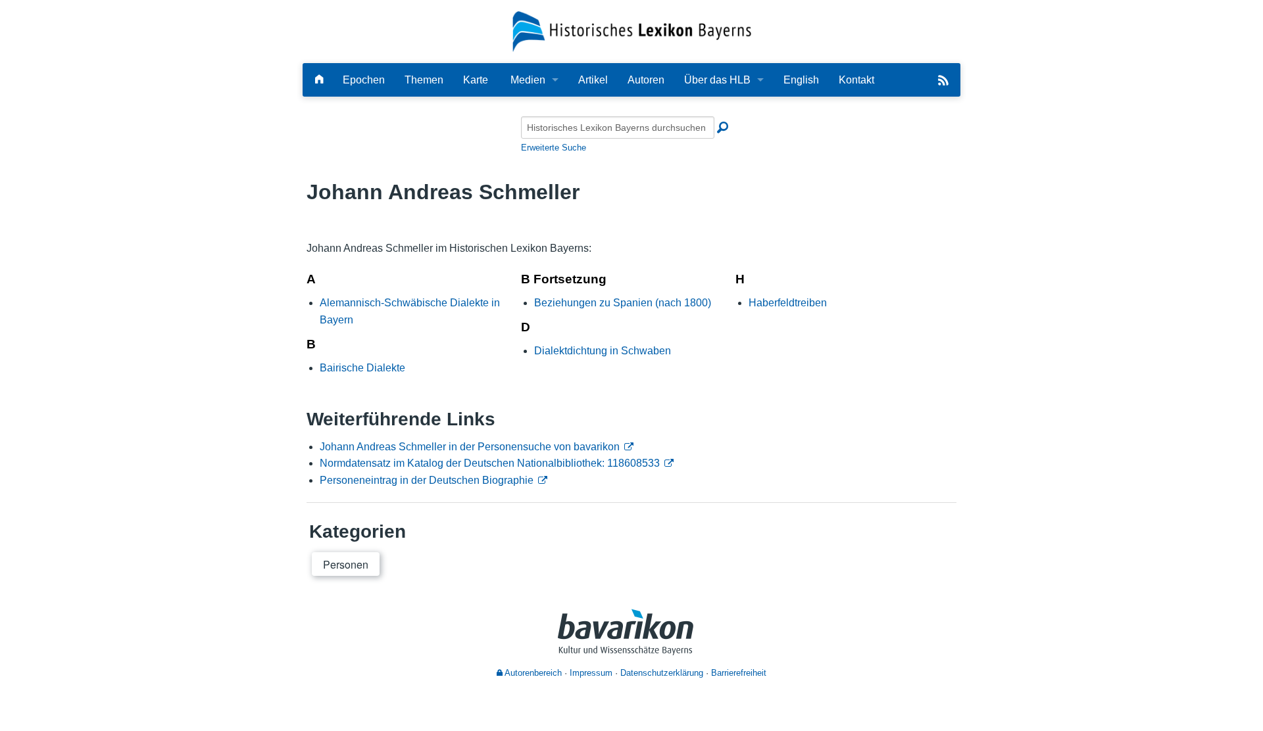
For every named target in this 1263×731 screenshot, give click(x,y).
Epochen (364, 79)
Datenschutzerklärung (661, 673)
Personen (345, 564)
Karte (475, 79)
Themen (424, 79)
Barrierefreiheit (738, 673)
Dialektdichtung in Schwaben (602, 350)
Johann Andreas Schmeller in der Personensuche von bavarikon (470, 446)
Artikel (593, 79)
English (801, 79)
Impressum (591, 673)
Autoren (646, 79)
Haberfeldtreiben (788, 302)
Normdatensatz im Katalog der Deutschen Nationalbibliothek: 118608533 (490, 463)
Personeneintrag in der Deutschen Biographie (426, 480)
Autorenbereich (532, 673)
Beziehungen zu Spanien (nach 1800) (622, 302)
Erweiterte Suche (553, 148)
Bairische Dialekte (362, 367)
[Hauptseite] (319, 80)
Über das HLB (717, 79)
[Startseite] (632, 30)
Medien (527, 79)
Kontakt (856, 79)
